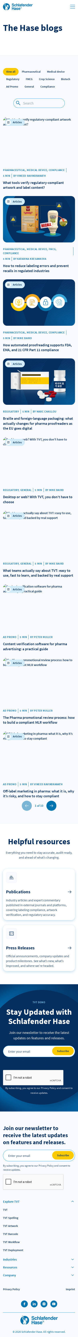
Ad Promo (12, 86)
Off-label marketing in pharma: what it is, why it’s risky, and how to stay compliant (38, 793)
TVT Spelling (10, 1218)
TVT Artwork (10, 1226)
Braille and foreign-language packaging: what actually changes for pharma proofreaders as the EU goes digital (38, 423)
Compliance (47, 86)
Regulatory (12, 79)
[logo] (39, 1320)
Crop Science (47, 79)
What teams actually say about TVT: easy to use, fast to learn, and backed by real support (38, 573)
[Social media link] (24, 1303)
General (29, 86)
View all (10, 71)
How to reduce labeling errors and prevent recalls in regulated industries (36, 268)
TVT (5, 1210)
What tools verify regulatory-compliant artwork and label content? (33, 185)
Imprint (70, 1289)
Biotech (65, 79)
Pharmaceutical (31, 71)
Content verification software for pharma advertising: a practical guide (35, 646)
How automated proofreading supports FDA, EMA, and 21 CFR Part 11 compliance (37, 347)
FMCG (29, 79)
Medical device (56, 71)
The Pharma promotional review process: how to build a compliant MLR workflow (39, 720)
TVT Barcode (10, 1234)
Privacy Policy (11, 1289)
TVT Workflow (11, 1242)
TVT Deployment (13, 1250)
